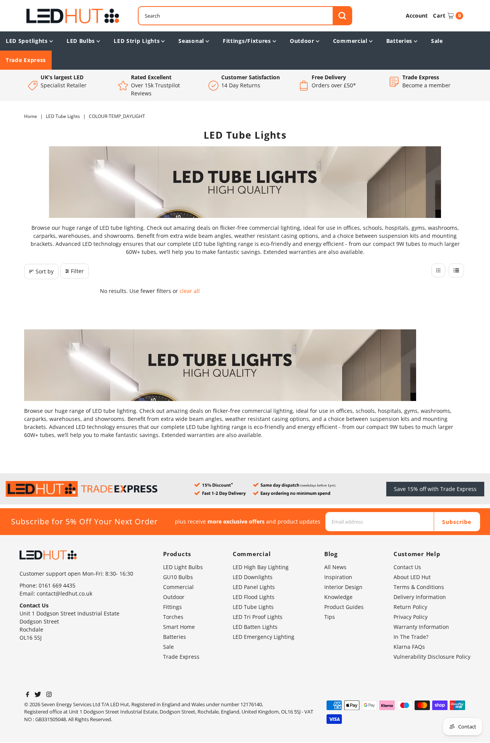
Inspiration (338, 577)
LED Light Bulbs (183, 567)
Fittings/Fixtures (247, 40)
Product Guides (344, 606)
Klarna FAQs (409, 646)
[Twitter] (37, 695)
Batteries (399, 40)
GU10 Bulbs (178, 577)
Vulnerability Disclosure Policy (432, 656)
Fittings (172, 606)
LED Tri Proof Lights (258, 616)
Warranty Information (421, 626)
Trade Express (26, 60)
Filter (77, 271)
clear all (190, 291)
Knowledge (338, 597)
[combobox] (245, 15)
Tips (329, 616)
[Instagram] (49, 695)
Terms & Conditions (419, 587)
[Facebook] (27, 695)
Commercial (350, 40)
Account (417, 15)
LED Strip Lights (137, 40)
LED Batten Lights (255, 626)
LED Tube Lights (63, 116)
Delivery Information (420, 597)
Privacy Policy (411, 616)
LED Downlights (253, 577)
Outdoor (302, 40)
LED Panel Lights (254, 587)
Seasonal (191, 40)
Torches (173, 616)
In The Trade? (411, 636)
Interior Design (343, 587)
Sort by (45, 271)
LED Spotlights (27, 40)
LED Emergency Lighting (263, 636)
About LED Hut (412, 577)
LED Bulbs (81, 40)
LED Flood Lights (253, 597)
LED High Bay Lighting (261, 567)
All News (335, 567)
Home (30, 116)
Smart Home (179, 626)
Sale (437, 40)
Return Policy (410, 606)
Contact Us (407, 567)
